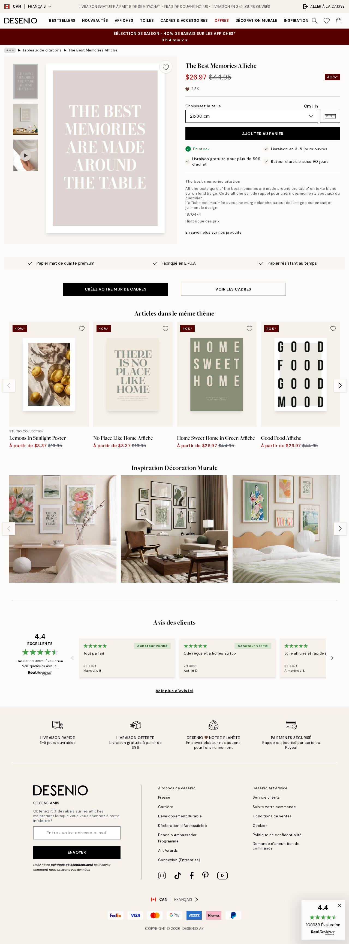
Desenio (190, 928)
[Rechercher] (315, 20)
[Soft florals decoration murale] (62, 529)
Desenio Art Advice (270, 788)
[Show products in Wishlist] (327, 20)
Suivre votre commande (274, 807)
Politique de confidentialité (277, 835)
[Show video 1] (25, 155)
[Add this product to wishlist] (165, 66)
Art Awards (168, 850)
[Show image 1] (25, 81)
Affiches (124, 20)
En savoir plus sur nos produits (213, 232)
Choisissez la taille (203, 105)
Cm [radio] (307, 106)
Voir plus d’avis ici (174, 690)
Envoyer (77, 852)
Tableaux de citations (42, 50)
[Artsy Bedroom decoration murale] (286, 529)
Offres (222, 20)
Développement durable (180, 816)
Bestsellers (62, 20)
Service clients (266, 797)
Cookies (260, 825)
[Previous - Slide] (8, 385)
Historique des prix (202, 221)
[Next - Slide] (340, 385)
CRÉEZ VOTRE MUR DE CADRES (116, 289)
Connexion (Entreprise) (179, 860)
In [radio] (316, 106)
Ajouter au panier (263, 133)
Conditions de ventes (272, 816)
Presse (164, 797)
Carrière (165, 807)
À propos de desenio (177, 788)
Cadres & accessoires (184, 20)
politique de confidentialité (72, 865)
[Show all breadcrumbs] (10, 50)
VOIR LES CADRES (233, 289)
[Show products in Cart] (339, 20)
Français (37, 6)
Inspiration (296, 20)
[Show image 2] (25, 119)
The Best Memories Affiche (93, 50)
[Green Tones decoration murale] (174, 529)
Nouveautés (95, 20)
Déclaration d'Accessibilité (182, 825)
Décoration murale (256, 20)
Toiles (147, 20)
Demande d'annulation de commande (276, 846)
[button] (330, 116)
